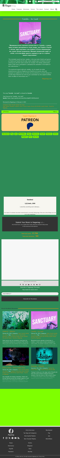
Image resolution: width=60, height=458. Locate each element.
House (29, 134)
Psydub (29, 106)
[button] (56, 9)
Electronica (36, 134)
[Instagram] (6, 438)
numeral (9, 336)
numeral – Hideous (9, 331)
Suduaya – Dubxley (37, 366)
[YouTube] (15, 438)
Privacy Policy (42, 456)
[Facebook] (20, 285)
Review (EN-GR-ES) (11, 372)
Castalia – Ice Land (37, 331)
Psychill (13, 105)
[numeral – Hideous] (16, 320)
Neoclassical (6, 134)
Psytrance (49, 134)
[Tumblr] (34, 285)
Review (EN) (52, 369)
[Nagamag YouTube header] (30, 1)
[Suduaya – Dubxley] (44, 356)
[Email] (39, 285)
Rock (30, 137)
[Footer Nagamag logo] (11, 429)
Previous (6, 112)
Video (36, 369)
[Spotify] (12, 438)
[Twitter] (9, 438)
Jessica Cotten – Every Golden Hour (14, 368)
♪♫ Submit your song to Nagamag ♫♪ (48, 1)
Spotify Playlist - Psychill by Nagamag (13, 338)
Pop (12, 134)
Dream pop (18, 371)
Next (54, 112)
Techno (56, 134)
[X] (23, 285)
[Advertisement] (30, 13)
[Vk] (36, 285)
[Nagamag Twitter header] (27, 1)
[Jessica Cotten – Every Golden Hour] (16, 357)
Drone (21, 106)
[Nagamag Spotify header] (36, 1)
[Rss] (18, 438)
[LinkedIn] (28, 285)
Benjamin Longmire (14, 106)
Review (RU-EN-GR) (36, 106)
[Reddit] (26, 285)
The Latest (22, 105)
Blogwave (24, 137)
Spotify (17, 105)
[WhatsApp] (31, 285)
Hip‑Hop (36, 137)
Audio (10, 105)
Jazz (16, 134)
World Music (22, 134)
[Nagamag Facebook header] (24, 1)
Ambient (7, 106)
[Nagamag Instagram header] (33, 1)
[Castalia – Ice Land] (44, 320)
